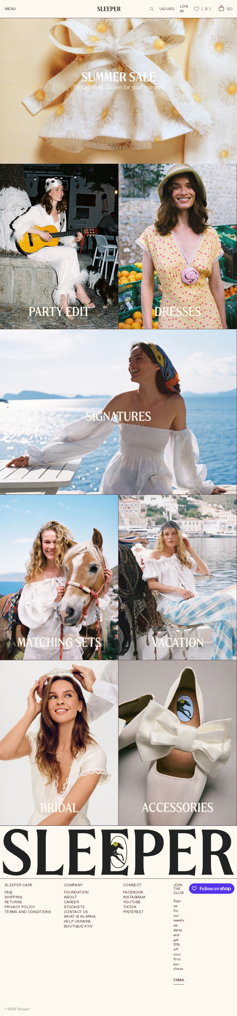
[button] (152, 9)
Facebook (133, 892)
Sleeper (23, 1009)
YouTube (132, 902)
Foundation (76, 892)
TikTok (129, 907)
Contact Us (76, 912)
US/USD (167, 9)
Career (71, 902)
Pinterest (133, 912)
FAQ (8, 892)
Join (180, 979)
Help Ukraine (77, 921)
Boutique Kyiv (78, 926)
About (70, 897)
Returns (13, 902)
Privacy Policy (20, 907)
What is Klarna (80, 916)
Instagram (134, 897)
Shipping (13, 897)
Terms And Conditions (28, 912)
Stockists (74, 907)
